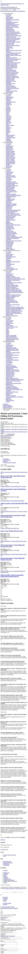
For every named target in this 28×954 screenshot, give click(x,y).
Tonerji (8, 100)
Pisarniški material (7, 405)
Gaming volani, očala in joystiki (13, 215)
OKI (7, 124)
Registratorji (9, 46)
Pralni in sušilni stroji (10, 395)
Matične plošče (9, 223)
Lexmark (8, 108)
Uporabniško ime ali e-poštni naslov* (9, 930)
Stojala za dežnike (10, 159)
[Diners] (5, 876)
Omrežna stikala (9, 242)
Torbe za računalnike (11, 194)
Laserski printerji (10, 135)
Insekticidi (8, 281)
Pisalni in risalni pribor (11, 25)
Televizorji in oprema (11, 347)
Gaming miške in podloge (12, 211)
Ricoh (7, 113)
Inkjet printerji (9, 136)
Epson (8, 111)
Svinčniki (8, 265)
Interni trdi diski (9, 231)
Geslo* (2, 933)
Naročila (5, 899)
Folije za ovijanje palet (11, 87)
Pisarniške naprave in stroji (12, 24)
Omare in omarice (10, 151)
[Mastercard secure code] (8, 880)
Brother (8, 109)
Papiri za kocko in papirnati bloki (13, 35)
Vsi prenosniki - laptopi (11, 191)
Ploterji (8, 221)
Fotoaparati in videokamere (12, 357)
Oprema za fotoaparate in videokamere (14, 396)
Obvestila (12, 7)
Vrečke (8, 266)
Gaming (8, 180)
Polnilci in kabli (10, 374)
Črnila (8, 99)
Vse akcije (8, 16)
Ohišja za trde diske (10, 249)
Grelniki (8, 394)
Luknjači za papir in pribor (12, 72)
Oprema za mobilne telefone (13, 352)
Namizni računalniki (11, 176)
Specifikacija (6, 458)
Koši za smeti (9, 165)
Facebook (5, 870)
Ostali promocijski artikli (12, 269)
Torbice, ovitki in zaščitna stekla (13, 380)
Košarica (15, 11)
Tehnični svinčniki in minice (12, 77)
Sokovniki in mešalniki (11, 387)
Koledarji (8, 260)
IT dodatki (9, 179)
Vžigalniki (9, 258)
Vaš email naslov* (4, 937)
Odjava (4, 900)
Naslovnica (5, 404)
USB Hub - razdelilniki (11, 203)
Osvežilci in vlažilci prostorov (13, 280)
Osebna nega (9, 358)
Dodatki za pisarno (10, 154)
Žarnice (8, 401)
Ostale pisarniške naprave (11, 73)
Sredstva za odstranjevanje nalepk (13, 309)
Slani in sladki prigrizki (11, 336)
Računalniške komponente (12, 183)
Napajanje (8, 229)
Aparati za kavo (9, 323)
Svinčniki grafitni (10, 78)
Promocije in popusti (7, 8)
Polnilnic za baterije (10, 373)
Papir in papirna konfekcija (12, 19)
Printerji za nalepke (10, 137)
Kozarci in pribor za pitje (12, 337)
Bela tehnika (9, 356)
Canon (8, 106)
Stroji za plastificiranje (11, 70)
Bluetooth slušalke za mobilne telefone (15, 379)
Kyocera (8, 122)
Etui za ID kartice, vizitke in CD (13, 59)
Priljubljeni (10, 11)
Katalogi (8, 7)
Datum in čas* (4, 949)
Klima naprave (9, 393)
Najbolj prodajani (9, 17)
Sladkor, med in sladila (11, 335)
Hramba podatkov (10, 186)
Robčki (8, 303)
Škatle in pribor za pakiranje (12, 27)
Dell (7, 133)
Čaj (7, 329)
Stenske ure (8, 167)
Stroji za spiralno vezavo (11, 66)
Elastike (8, 89)
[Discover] (5, 877)
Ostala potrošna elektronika (12, 359)
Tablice (8, 192)
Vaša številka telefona (5, 938)
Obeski (8, 259)
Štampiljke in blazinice (11, 57)
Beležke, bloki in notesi (11, 34)
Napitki (8, 324)
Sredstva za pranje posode (12, 285)
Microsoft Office (10, 189)
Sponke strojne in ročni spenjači (13, 52)
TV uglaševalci (9, 362)
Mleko (7, 331)
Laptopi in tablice (10, 175)
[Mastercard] (6, 872)
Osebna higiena (9, 283)
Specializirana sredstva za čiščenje (14, 282)
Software (8, 174)
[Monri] (5, 882)
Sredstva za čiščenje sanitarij (12, 286)
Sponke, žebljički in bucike (12, 54)
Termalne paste (9, 226)
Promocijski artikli (10, 256)
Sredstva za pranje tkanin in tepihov (14, 291)
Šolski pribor (9, 28)
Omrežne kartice (10, 243)
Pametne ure (9, 353)
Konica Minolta (10, 125)
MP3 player (9, 399)
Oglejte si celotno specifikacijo (7, 435)
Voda (7, 334)
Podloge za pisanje (10, 83)
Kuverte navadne (10, 43)
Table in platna (9, 148)
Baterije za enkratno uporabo (12, 371)
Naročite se (3, 839)
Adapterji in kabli (10, 184)
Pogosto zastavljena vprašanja (9, 462)
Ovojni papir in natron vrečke (12, 31)
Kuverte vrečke (10, 44)
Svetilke (8, 164)
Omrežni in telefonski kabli (12, 238)
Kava (7, 330)
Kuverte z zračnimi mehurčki (13, 45)
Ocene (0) (5, 461)
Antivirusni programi (10, 190)
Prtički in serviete (10, 340)
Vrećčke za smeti (10, 299)
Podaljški (8, 239)
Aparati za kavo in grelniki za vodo (14, 389)
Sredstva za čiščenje (10, 276)
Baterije (8, 351)
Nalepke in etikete (10, 40)
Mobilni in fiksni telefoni (12, 348)
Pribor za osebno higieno (12, 315)
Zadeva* (2, 948)
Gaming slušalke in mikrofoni (12, 213)
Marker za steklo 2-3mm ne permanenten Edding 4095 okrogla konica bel (12, 575)
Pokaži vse (3, 918)
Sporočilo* (3, 944)
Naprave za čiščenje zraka (12, 391)
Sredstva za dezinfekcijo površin (13, 312)
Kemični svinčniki (10, 74)
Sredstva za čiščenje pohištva (12, 288)
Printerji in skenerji (11, 102)
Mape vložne (9, 47)
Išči (14, 9)
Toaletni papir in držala (11, 301)
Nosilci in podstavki (10, 153)
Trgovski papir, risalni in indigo (13, 38)
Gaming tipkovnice (10, 212)
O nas (16, 7)
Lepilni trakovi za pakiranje (12, 88)
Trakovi (8, 103)
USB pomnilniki (10, 267)
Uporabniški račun (21, 11)
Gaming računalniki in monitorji (13, 210)
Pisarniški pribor (10, 23)
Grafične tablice (9, 200)
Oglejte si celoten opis (5, 436)
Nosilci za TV (9, 364)
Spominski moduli (10, 228)
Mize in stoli (9, 149)
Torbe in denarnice (10, 264)
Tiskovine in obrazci (11, 36)
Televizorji (9, 361)
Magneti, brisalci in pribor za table (13, 55)
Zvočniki (8, 201)
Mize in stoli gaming (10, 157)
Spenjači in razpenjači (11, 71)
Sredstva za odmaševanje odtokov (13, 294)
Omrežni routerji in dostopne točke (13, 240)
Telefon (2, 951)
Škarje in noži (9, 61)
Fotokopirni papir (10, 29)
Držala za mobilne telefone (12, 378)
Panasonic (8, 131)
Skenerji (8, 138)
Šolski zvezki (9, 92)
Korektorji (8, 84)
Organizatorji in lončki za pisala (13, 62)
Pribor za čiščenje (10, 297)
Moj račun (5, 897)
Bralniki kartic (9, 206)
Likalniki (8, 390)
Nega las (8, 398)
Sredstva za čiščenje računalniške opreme (15, 308)
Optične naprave (10, 227)
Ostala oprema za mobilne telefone (13, 383)
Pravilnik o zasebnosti (8, 862)
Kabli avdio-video (10, 234)
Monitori (8, 178)
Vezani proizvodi (7, 460)
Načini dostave (6, 865)
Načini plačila (6, 863)
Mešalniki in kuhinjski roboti (12, 388)
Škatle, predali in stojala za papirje (14, 50)
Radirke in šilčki (10, 79)
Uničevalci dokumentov (11, 67)
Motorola (5, 904)
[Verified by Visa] (7, 878)
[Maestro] (5, 874)
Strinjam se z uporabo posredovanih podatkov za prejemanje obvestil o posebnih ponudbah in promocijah (13, 924)
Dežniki (8, 262)
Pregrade (8, 51)
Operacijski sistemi (10, 188)
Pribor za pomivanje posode (12, 296)
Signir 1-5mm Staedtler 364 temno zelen (12, 531)
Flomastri (8, 82)
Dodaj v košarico (11, 434)
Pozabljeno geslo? (4, 936)
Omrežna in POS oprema (12, 185)
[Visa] (4, 875)
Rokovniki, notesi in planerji (13, 261)
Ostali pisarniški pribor (11, 65)
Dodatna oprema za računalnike (13, 195)
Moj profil (5, 898)
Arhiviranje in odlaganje (12, 22)
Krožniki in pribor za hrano (12, 339)
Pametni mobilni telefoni (12, 367)
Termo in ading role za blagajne (13, 33)
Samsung (8, 110)
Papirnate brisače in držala (12, 302)
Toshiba (8, 129)
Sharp (8, 132)
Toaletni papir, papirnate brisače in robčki (15, 278)
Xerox (8, 120)
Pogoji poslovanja (7, 861)
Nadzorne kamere (10, 400)
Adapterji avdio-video (11, 232)
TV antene (8, 363)
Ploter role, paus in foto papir (13, 39)
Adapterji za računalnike (11, 233)
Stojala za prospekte (10, 160)
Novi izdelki (8, 14)
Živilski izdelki (9, 325)
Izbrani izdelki (9, 18)
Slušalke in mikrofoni (11, 205)
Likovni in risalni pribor (11, 90)
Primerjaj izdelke (4, 11)
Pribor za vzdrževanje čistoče (13, 277)
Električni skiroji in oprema (12, 350)
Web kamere (9, 202)
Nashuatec (9, 127)
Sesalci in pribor (10, 385)
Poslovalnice (3, 7)
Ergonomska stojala (10, 162)
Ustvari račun (12, 936)
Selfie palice (9, 382)
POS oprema (9, 244)
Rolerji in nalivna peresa (12, 76)
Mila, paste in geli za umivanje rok (14, 313)
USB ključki (9, 245)
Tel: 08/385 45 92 (4, 849)
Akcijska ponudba (7, 903)
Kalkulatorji (9, 68)
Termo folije (9, 104)
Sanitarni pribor (9, 298)
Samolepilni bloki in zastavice (13, 41)
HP (7, 105)
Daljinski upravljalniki (11, 366)
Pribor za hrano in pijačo (12, 326)
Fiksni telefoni (9, 368)
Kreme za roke (9, 314)
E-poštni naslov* (4, 922)
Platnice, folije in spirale (11, 63)
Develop (8, 121)
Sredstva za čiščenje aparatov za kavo (14, 310)
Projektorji (9, 208)
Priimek (2, 941)
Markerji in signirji (11, 81)
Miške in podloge (10, 199)
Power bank (9, 377)
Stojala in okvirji (10, 152)
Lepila (8, 56)
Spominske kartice (10, 375)
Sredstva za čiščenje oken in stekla (13, 289)
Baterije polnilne (10, 372)
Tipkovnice (9, 207)
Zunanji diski (9, 248)
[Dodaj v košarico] (7, 485)
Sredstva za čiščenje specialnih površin (14, 307)
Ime (1, 940)
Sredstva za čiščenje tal (11, 287)
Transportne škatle (10, 86)
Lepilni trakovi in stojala (11, 60)
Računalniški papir (10, 30)
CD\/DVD (9, 246)
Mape (8, 49)
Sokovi (8, 332)
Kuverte (8, 20)
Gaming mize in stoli (10, 216)
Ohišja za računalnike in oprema (13, 224)
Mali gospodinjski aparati (12, 355)
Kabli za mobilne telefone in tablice (14, 237)
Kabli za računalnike (11, 235)
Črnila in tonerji (16, 8)
